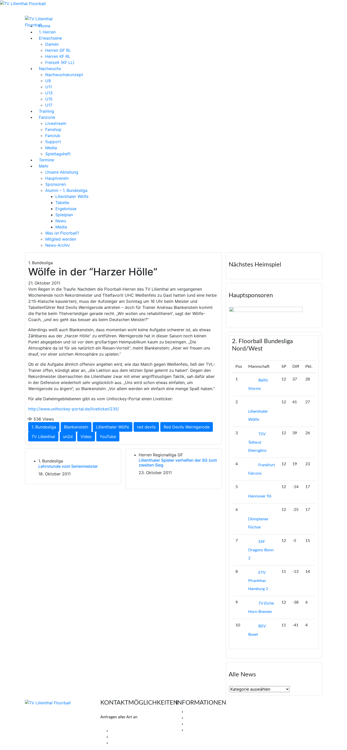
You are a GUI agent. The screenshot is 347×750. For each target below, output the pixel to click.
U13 (49, 92)
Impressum (195, 724)
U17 (48, 105)
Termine (46, 159)
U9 (48, 80)
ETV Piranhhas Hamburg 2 (258, 581)
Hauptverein (57, 178)
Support (53, 141)
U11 (48, 86)
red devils (146, 426)
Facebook (123, 731)
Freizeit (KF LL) (59, 62)
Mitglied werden (60, 239)
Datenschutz (197, 730)
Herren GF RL (58, 50)
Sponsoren (55, 184)
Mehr (44, 166)
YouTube (108, 436)
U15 (49, 99)
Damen (52, 44)
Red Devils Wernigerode (187, 426)
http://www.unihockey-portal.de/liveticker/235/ (73, 408)
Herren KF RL (57, 56)
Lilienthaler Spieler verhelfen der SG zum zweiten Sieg (178, 463)
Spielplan (64, 214)
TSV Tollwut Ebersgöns (257, 442)
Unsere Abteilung (61, 172)
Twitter (120, 737)
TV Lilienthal (43, 436)
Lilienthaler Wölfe (71, 196)
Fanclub (52, 135)
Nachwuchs (50, 68)
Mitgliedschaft (198, 718)
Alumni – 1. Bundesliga (66, 190)
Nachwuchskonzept (64, 74)
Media (51, 147)
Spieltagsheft (58, 153)
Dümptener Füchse (258, 523)
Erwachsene (50, 38)
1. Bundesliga (43, 426)
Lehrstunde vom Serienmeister (68, 466)
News (60, 220)
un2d (68, 436)
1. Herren (47, 32)
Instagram (123, 743)
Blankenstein (76, 426)
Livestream (55, 123)
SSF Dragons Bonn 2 (261, 550)
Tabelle (62, 202)
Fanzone (47, 117)
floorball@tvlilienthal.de (121, 725)
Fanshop (53, 129)
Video (86, 436)
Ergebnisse (65, 208)
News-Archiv (57, 245)
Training (46, 111)
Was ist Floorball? (62, 233)
